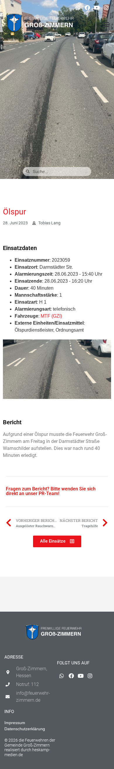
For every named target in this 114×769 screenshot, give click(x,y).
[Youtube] (96, 7)
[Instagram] (106, 7)
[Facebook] (87, 7)
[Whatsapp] (77, 7)
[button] (105, 24)
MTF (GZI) (51, 316)
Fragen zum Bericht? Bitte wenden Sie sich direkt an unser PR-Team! (51, 491)
